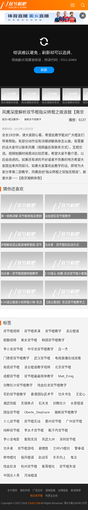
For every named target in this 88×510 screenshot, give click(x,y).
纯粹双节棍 (11, 430)
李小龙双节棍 (13, 349)
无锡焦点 (27, 403)
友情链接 (63, 490)
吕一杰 (63, 349)
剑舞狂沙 (59, 403)
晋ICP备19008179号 (75, 503)
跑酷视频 (9, 340)
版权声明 (25, 490)
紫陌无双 (30, 439)
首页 (4, 119)
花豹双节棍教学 (14, 394)
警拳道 (79, 448)
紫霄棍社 (48, 466)
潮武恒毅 (9, 403)
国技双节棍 (11, 412)
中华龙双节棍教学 (40, 349)
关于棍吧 (12, 490)
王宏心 (81, 394)
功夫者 (8, 448)
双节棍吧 (16, 5)
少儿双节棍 (11, 421)
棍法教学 (13, 119)
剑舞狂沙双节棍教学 (18, 385)
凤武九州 (48, 439)
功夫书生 (64, 394)
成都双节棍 (11, 376)
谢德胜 (43, 448)
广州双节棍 (74, 421)
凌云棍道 (72, 331)
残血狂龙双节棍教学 (52, 385)
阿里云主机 (51, 495)
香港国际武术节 (42, 394)
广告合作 (38, 490)
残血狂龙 (9, 466)
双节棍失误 (67, 466)
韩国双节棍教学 (53, 340)
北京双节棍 (63, 367)
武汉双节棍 (42, 358)
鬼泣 (73, 457)
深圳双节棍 (67, 439)
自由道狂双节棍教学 (58, 216)
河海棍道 (30, 475)
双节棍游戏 (26, 448)
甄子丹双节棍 (58, 430)
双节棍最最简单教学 (39, 376)
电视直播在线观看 (68, 358)
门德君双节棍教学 (16, 358)
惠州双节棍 (53, 421)
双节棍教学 (53, 331)
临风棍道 (27, 457)
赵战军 (43, 457)
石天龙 (43, 403)
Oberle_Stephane (37, 412)
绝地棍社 (9, 457)
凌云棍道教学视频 (37, 367)
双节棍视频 (11, 331)
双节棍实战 (32, 421)
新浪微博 (76, 490)
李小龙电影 (11, 439)
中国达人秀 (11, 475)
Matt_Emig (66, 376)
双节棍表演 (32, 331)
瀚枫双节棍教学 (32, 119)
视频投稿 (50, 490)
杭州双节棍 (29, 466)
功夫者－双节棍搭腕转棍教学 (19, 273)
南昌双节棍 (11, 367)
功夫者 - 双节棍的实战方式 (62, 244)
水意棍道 (76, 403)
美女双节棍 (29, 340)
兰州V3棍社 (61, 448)
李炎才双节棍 (34, 430)
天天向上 (59, 457)
